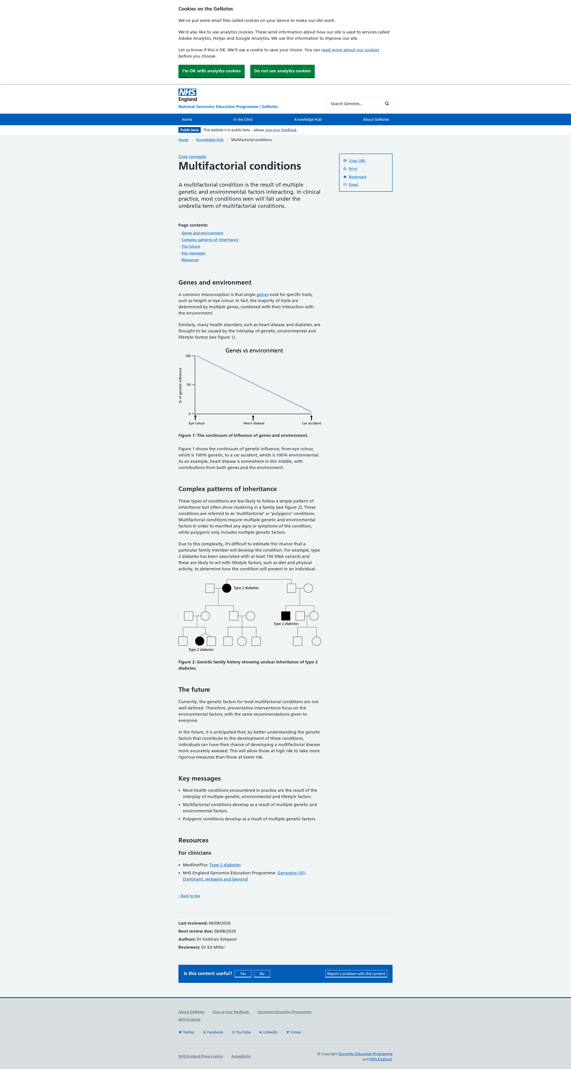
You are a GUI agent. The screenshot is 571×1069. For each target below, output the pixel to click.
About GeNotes (376, 119)
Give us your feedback (231, 1012)
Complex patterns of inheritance (210, 240)
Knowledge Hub (308, 119)
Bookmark (357, 177)
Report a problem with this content (356, 973)
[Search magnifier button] (387, 103)
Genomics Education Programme (284, 1012)
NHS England (189, 1019)
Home (187, 119)
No (262, 973)
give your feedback (281, 130)
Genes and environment (202, 233)
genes (263, 294)
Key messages (193, 253)
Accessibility (241, 1056)
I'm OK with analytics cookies (211, 70)
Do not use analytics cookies (282, 70)
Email (353, 184)
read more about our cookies (350, 49)
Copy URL (357, 160)
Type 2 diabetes (225, 864)
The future (191, 246)
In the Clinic (243, 119)
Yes (243, 973)
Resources (190, 260)
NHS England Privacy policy (200, 1056)
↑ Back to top (189, 896)
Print (353, 169)
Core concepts (192, 156)
